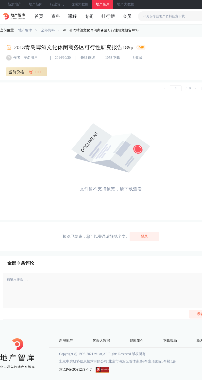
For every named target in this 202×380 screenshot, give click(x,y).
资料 (55, 16)
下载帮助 (170, 340)
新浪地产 (14, 4)
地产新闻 (36, 4)
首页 (38, 16)
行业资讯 (57, 4)
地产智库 (103, 4)
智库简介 (136, 340)
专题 (89, 16)
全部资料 (48, 30)
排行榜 (108, 16)
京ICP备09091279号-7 (75, 369)
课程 (72, 16)
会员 (127, 16)
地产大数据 (125, 4)
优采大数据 (79, 4)
